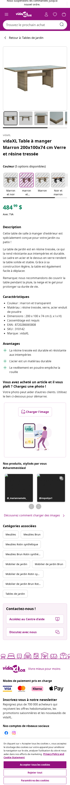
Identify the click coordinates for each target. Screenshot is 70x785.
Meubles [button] (11, 534)
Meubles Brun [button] (32, 534)
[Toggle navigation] (6, 14)
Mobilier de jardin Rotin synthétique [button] (24, 574)
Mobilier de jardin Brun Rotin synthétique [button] (24, 584)
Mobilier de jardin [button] (16, 564)
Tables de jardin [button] (15, 593)
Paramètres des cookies (35, 780)
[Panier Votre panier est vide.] (64, 14)
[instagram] (14, 733)
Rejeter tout (35, 772)
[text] (12, 208)
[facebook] (6, 733)
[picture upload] (35, 437)
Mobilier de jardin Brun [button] (49, 564)
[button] (11, 185)
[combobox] (35, 24)
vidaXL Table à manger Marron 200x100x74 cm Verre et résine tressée (34, 147)
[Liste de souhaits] (55, 14)
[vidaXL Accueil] (24, 14)
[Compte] (46, 14)
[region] (35, 761)
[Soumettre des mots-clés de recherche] (62, 24)
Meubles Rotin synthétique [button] (22, 544)
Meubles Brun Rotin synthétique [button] (24, 554)
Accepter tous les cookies (35, 764)
